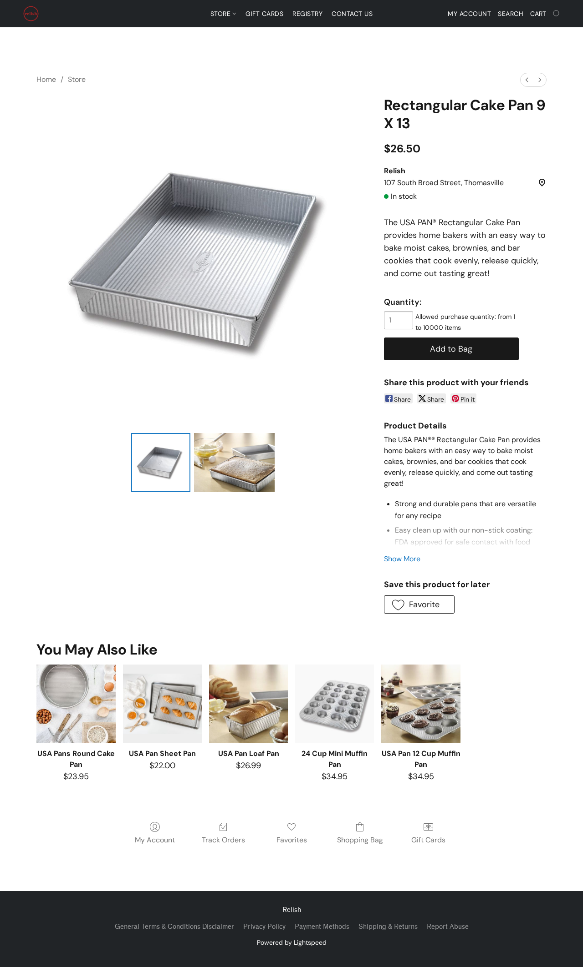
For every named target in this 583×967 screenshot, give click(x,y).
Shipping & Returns (388, 927)
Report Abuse (448, 927)
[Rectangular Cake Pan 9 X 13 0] (160, 462)
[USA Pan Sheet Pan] (162, 704)
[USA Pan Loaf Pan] (248, 704)
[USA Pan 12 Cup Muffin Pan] (420, 704)
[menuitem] (527, 79)
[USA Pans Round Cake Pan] (75, 704)
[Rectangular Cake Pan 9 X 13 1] (234, 462)
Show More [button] (402, 559)
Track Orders (223, 840)
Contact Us (352, 14)
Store (221, 14)
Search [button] (510, 14)
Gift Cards (264, 14)
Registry (307, 14)
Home (46, 79)
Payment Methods (322, 927)
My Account (155, 840)
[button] (31, 14)
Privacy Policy (264, 927)
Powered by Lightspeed (292, 942)
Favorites (291, 840)
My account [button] (469, 14)
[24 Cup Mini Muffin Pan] (334, 704)
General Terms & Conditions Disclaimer (174, 927)
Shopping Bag (360, 840)
